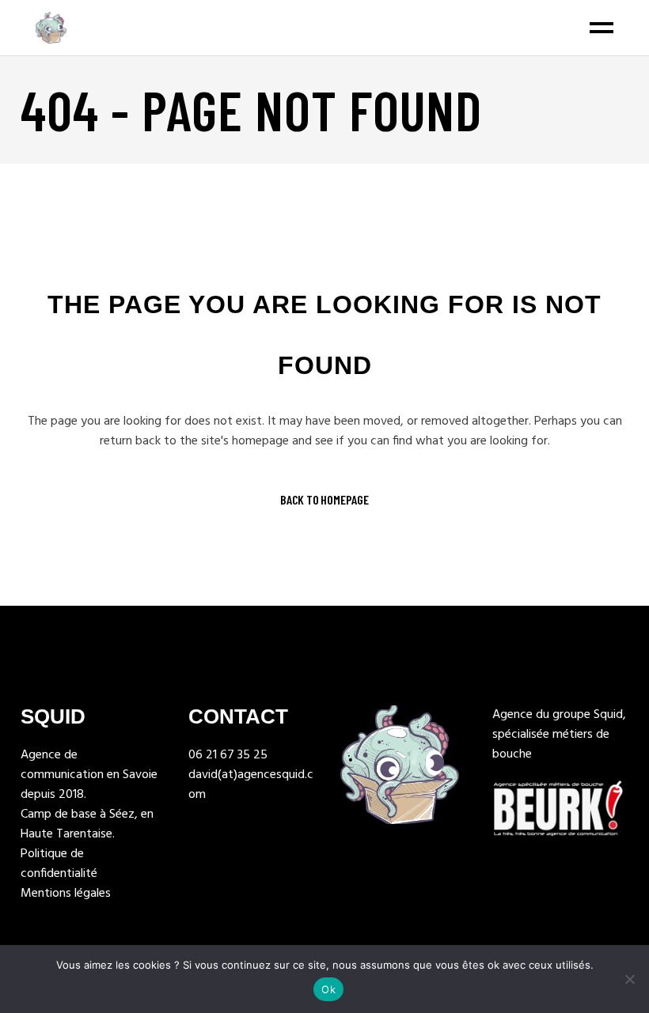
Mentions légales (66, 893)
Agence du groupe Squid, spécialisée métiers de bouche (559, 735)
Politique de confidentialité (59, 864)
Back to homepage (324, 499)
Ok (328, 989)
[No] (629, 979)
